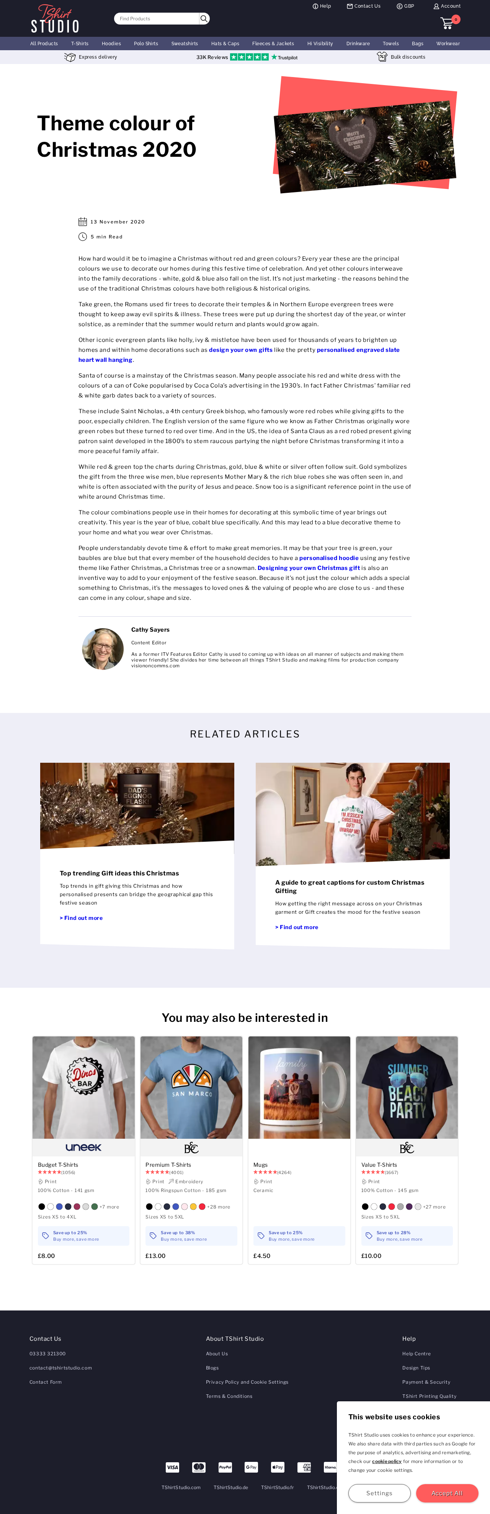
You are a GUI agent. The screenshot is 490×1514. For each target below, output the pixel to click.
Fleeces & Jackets (273, 43)
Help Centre (416, 1353)
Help (325, 6)
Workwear (448, 43)
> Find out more (81, 918)
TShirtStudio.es (324, 1487)
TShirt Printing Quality (429, 1396)
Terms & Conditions (229, 1396)
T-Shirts (80, 43)
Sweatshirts (185, 43)
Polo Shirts (146, 43)
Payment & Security (426, 1382)
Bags (417, 43)
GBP (409, 6)
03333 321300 (47, 1353)
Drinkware (358, 43)
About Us (217, 1353)
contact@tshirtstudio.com (60, 1368)
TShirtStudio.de (231, 1487)
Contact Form (45, 1382)
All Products (44, 43)
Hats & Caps (225, 43)
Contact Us (367, 6)
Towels (391, 43)
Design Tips (416, 1368)
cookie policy (387, 1461)
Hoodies (111, 43)
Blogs (212, 1368)
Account (451, 6)
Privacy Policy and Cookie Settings (247, 1382)
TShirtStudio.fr (277, 1487)
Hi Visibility (320, 43)
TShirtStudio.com (181, 1487)
